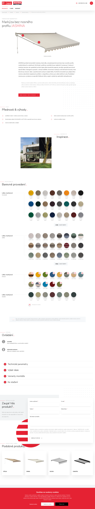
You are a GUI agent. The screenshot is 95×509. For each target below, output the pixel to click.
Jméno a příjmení (34, 401)
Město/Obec (64, 409)
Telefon (32, 409)
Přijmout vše (61, 504)
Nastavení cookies (33, 504)
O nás (11, 8)
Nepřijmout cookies (47, 504)
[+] (39, 42)
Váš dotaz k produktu (34, 416)
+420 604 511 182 (82, 3)
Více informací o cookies (46, 496)
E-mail (63, 401)
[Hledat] (91, 3)
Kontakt (17, 8)
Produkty (5, 8)
